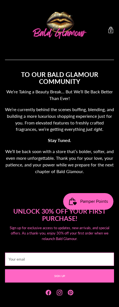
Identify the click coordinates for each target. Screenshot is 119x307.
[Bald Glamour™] (59, 30)
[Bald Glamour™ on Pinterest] (70, 293)
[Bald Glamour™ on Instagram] (59, 293)
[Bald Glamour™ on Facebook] (48, 293)
